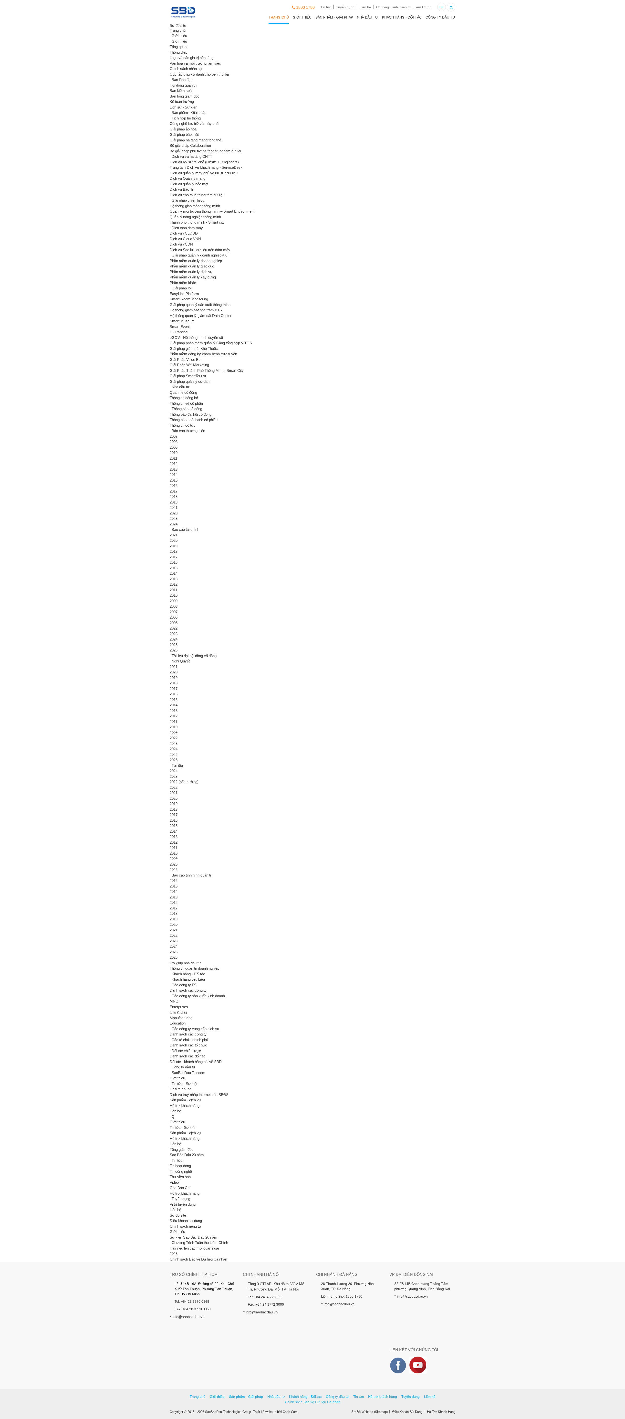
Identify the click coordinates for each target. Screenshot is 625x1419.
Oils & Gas (178, 1012)
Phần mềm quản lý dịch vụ (191, 272)
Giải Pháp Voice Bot (185, 359)
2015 (173, 480)
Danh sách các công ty (188, 990)
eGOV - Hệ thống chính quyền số (196, 337)
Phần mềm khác (183, 283)
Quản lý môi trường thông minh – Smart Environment (212, 211)
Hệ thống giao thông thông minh (195, 206)
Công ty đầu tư (440, 17)
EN (441, 7)
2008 (173, 442)
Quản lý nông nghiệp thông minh (195, 217)
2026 (173, 650)
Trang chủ (279, 17)
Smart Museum (182, 321)
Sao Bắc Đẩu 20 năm (187, 1155)
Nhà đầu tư (367, 17)
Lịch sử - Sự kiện (183, 107)
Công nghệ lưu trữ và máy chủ (194, 123)
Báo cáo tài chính (185, 529)
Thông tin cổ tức (183, 425)
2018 (173, 496)
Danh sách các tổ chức (188, 1045)
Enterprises (179, 1007)
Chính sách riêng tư (185, 1226)
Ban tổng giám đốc (184, 96)
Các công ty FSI (185, 985)
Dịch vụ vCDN (181, 244)
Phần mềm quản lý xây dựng (193, 277)
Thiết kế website (264, 1412)
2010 (173, 453)
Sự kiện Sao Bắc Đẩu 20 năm (193, 1237)
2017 (173, 491)
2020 (173, 513)
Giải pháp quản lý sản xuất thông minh (200, 305)
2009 (173, 447)
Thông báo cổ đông (187, 409)
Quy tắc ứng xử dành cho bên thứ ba (199, 74)
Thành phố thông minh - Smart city (197, 222)
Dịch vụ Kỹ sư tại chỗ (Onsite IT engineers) (204, 162)
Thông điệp (178, 52)
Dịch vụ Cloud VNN (185, 239)
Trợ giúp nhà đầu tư (185, 963)
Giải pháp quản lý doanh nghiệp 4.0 (199, 255)
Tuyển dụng (345, 7)
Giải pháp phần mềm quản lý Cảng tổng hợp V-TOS (211, 343)
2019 (173, 502)
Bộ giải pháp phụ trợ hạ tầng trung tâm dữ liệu (206, 151)
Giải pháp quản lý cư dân (189, 381)
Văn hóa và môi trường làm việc (195, 63)
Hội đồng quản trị (183, 85)
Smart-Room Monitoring (189, 299)
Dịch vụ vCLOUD (184, 233)
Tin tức (326, 7)
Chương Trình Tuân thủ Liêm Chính (403, 7)
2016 (173, 485)
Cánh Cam (290, 1412)
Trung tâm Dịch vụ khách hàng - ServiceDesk (206, 167)
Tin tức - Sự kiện (185, 1084)
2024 (173, 524)
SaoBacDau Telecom (188, 1073)
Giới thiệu (302, 17)
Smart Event (180, 327)
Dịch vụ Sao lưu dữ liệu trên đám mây (200, 250)
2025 (173, 645)
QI (174, 1116)
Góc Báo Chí (180, 1188)
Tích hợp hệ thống (186, 118)
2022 (173, 628)
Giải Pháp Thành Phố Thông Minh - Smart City (207, 370)
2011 (173, 458)
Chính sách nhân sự (186, 69)
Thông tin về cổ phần (186, 403)
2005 (173, 623)
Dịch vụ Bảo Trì (182, 189)
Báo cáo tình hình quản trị (192, 875)
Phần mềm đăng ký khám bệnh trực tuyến (203, 354)
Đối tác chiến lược (186, 1051)
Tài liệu (177, 765)
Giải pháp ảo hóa (183, 129)
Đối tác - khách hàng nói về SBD (196, 1062)
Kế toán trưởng (182, 101)
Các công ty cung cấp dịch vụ (195, 1029)
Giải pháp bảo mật (184, 134)
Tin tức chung (180, 1089)
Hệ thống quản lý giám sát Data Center (200, 316)
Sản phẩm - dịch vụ (185, 1100)
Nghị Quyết (181, 661)
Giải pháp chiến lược (188, 200)
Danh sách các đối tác (187, 1056)
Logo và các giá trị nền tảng (191, 58)
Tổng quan (178, 47)
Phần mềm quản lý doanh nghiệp (196, 261)
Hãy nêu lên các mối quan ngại (194, 1248)
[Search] (451, 6)
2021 (173, 507)
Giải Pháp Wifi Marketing (189, 365)
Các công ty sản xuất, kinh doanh (198, 996)
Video (174, 1182)
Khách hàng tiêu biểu (188, 979)
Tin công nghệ (181, 1171)
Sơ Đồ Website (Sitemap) (369, 1411)
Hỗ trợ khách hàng (184, 1106)
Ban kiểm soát (181, 91)
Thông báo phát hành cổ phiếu (194, 420)
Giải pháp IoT (182, 288)
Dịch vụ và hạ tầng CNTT (192, 156)
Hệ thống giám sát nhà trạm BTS (196, 310)
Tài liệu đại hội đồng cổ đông (194, 656)
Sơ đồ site (178, 1215)
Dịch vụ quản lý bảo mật (189, 184)
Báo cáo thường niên (188, 431)
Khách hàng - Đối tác (402, 17)
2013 (173, 469)
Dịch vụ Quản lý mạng (187, 178)
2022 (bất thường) (184, 782)
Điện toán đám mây (187, 228)
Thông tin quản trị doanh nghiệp (194, 968)
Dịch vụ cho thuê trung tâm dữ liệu (197, 195)
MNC (174, 1001)
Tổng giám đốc (181, 1149)
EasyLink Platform (184, 294)
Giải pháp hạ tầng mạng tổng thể (195, 140)
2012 (173, 464)
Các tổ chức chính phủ (190, 1040)
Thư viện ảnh (180, 1177)
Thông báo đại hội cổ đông (190, 414)
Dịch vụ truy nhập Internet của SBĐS (199, 1095)
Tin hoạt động (180, 1166)
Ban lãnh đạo (182, 80)
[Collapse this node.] (170, 36)
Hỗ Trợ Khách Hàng (441, 1411)
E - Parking (179, 332)
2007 (173, 436)
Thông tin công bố (184, 398)
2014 (173, 475)
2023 (173, 518)
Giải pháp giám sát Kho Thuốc (194, 348)
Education (178, 1023)
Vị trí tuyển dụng (183, 1204)
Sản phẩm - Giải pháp (334, 17)
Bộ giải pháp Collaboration (190, 145)
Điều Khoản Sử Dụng (407, 1411)
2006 (173, 617)
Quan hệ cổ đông (183, 392)
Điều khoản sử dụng (186, 1221)
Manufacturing (181, 1018)
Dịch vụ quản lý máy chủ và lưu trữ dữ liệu (204, 173)
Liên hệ (365, 7)
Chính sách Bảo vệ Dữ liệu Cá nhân (198, 1259)
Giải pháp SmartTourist (188, 376)
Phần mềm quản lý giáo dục (192, 266)
